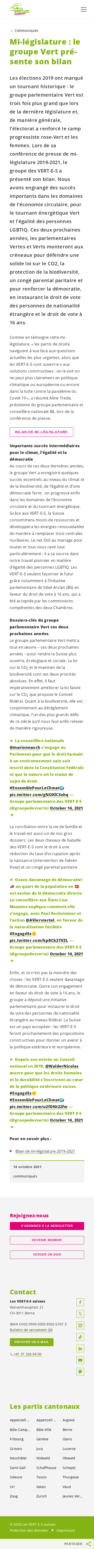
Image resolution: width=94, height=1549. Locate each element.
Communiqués (26, 30)
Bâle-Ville (43, 1429)
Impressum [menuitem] (66, 1530)
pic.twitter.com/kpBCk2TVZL (39, 940)
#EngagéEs (21, 933)
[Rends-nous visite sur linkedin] (80, 1348)
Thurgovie (71, 1477)
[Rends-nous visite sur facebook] (80, 1302)
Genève (42, 1439)
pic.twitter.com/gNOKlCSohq (39, 794)
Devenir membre (47, 1240)
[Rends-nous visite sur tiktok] (80, 1337)
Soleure (16, 1477)
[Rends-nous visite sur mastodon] (80, 1372)
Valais (41, 1486)
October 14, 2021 (66, 808)
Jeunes (73, 1496)
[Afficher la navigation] (84, 9)
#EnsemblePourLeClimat (35, 788)
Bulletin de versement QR (31, 1330)
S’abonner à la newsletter (47, 1226)
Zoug (14, 1496)
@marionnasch (25, 747)
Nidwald (43, 1458)
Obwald (69, 1458)
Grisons (16, 1448)
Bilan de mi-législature (41, 432)
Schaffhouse (46, 1467)
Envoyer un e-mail (31, 1342)
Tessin (41, 1477)
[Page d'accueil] (19, 9)
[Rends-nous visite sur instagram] (80, 1325)
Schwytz (69, 1467)
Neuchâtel (18, 1458)
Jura (39, 1448)
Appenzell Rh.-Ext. (20, 1420)
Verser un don (47, 1254)
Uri (12, 1486)
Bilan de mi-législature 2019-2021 (45, 1151)
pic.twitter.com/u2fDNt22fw (39, 1106)
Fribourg (17, 1439)
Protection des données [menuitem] (29, 1530)
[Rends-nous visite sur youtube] (80, 1360)
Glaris (67, 1439)
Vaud (67, 1486)
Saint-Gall (18, 1467)
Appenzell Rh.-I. (46, 1420)
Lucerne (69, 1448)
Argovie (69, 1420)
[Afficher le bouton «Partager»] (89, 1544)
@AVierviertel (40, 920)
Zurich (41, 1496)
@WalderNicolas (62, 1066)
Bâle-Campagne (20, 1429)
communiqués (25, 1176)
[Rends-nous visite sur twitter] (80, 1314)
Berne (67, 1429)
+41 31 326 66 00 (28, 1354)
